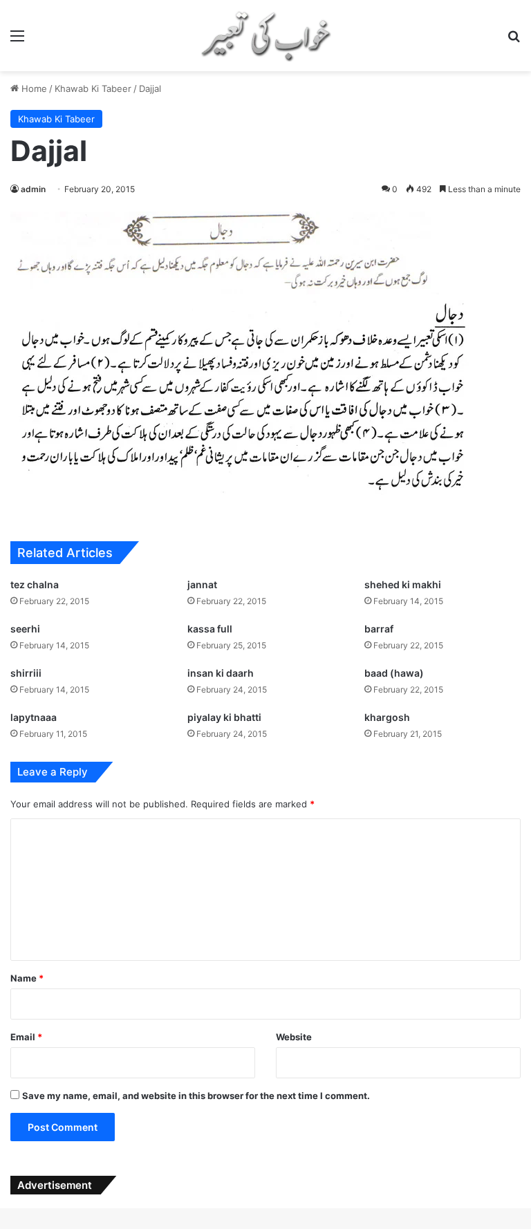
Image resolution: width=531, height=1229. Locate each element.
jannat (202, 584)
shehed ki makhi (402, 584)
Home (33, 88)
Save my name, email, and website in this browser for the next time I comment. (196, 1095)
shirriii (25, 673)
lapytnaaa (33, 717)
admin (33, 189)
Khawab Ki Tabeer (93, 88)
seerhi (25, 629)
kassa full (209, 629)
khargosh (387, 717)
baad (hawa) (394, 673)
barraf (378, 629)
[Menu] (17, 40)
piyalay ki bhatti (224, 717)
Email (26, 1036)
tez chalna (34, 584)
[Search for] (514, 40)
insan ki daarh (220, 673)
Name (27, 978)
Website (294, 1036)
